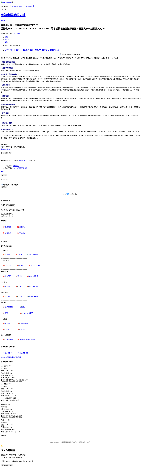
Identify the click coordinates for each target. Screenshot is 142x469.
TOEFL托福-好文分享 (20, 168)
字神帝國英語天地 (13, 15)
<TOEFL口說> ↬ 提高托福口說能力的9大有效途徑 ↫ (32, 50)
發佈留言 (4, 187)
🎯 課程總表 (8, 233)
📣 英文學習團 (8, 339)
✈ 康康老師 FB (23, 353)
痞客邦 (21, 160)
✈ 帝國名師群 (8, 353)
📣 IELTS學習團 (32, 276)
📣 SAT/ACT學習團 (26, 313)
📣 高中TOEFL (9, 307)
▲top (2, 171)
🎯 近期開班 (21, 227)
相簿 (6, 37)
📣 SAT (7, 313)
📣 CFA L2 (21, 329)
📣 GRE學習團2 (32, 286)
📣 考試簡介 (7, 254)
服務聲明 (89, 442)
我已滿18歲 (5, 465)
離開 (11, 465)
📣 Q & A (18, 254)
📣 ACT (22, 307)
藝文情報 (17, 33)
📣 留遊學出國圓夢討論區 (26, 339)
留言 (25, 160)
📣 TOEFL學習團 (34, 265)
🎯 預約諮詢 (21, 233)
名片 (6, 42)
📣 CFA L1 (8, 329)
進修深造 (16, 166)
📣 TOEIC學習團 (32, 254)
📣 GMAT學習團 (32, 297)
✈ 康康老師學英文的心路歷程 (11, 357)
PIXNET (56, 442)
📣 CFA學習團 (23, 323)
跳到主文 (4, 20)
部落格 (7, 39)
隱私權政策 (82, 442)
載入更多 (4, 175)
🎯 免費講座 (8, 227)
